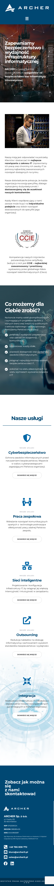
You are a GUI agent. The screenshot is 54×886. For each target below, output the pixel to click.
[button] (27, 19)
